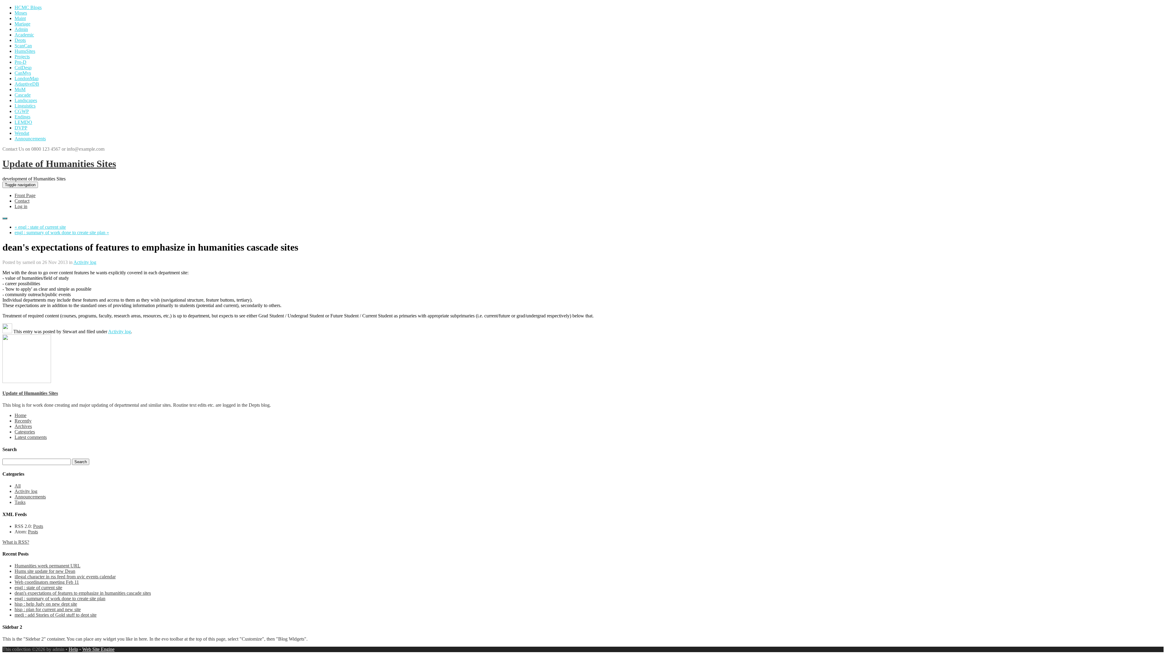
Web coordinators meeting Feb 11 (47, 582)
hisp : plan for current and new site (48, 609)
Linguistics (25, 105)
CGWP (22, 111)
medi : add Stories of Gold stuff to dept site (56, 615)
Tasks (20, 502)
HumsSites (25, 51)
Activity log (84, 262)
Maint (20, 18)
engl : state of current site (38, 587)
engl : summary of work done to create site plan (60, 598)
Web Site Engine (98, 649)
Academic (24, 34)
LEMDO (23, 122)
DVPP (21, 127)
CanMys (23, 73)
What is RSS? (15, 542)
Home (20, 415)
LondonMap (27, 78)
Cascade (23, 95)
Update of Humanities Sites (59, 163)
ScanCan (23, 45)
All (18, 485)
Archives (23, 426)
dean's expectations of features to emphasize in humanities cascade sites (83, 593)
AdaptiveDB (27, 84)
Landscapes (26, 100)
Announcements (30, 138)
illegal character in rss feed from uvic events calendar (65, 576)
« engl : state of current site (40, 227)
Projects (22, 56)
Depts (20, 40)
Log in (21, 206)
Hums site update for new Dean (45, 571)
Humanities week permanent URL (47, 565)
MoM (20, 89)
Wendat (22, 133)
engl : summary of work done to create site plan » (62, 232)
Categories (25, 431)
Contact (22, 201)
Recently (23, 420)
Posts (38, 526)
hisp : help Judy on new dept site (46, 604)
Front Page (25, 195)
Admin (21, 29)
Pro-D (20, 62)
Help (73, 649)
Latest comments (31, 437)
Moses (21, 12)
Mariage (22, 23)
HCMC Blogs (28, 7)
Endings (22, 116)
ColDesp (23, 67)
